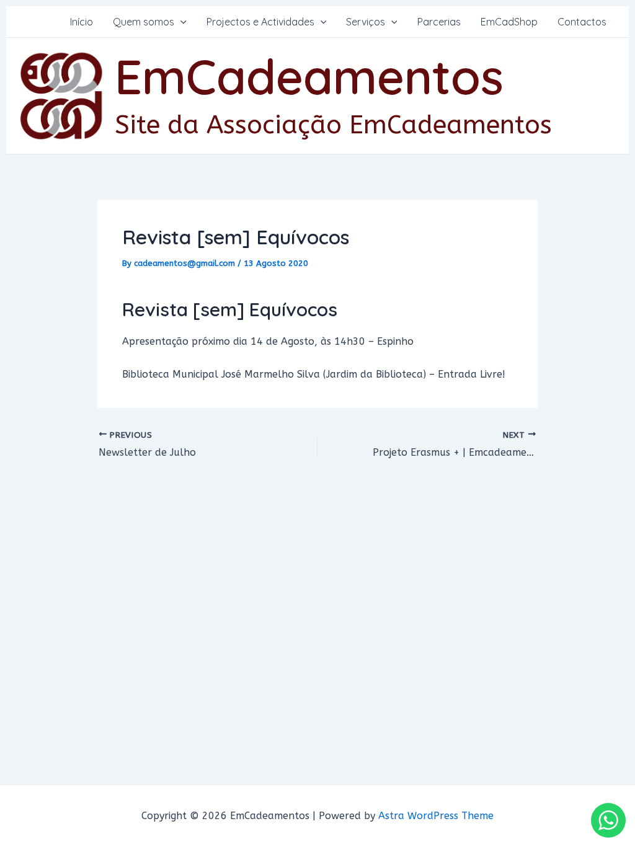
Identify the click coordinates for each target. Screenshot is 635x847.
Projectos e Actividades (260, 22)
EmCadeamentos (309, 76)
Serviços (365, 22)
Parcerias (439, 22)
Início (81, 22)
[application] (180, 21)
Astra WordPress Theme (436, 816)
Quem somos (143, 22)
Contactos (581, 22)
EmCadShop (509, 22)
